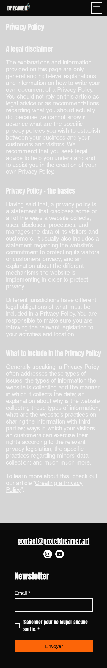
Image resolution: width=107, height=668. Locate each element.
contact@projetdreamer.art (53, 541)
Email (22, 593)
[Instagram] (47, 554)
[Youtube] (59, 554)
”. (23, 489)
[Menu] (96, 7)
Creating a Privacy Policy (44, 486)
